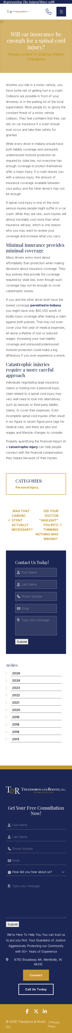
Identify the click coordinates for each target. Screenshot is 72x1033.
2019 (15, 717)
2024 (16, 680)
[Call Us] (48, 11)
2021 (15, 702)
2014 (15, 732)
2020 (16, 710)
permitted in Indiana (45, 305)
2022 (16, 695)
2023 (16, 688)
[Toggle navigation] (61, 11)
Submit (22, 642)
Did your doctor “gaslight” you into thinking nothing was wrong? (47, 525)
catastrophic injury (23, 447)
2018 (15, 724)
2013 (15, 739)
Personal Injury (27, 487)
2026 (16, 673)
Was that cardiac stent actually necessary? (22, 520)
